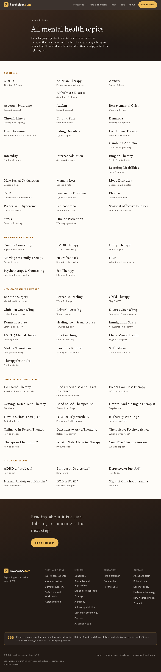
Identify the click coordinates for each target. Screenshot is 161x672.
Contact (137, 603)
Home (33, 20)
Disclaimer (125, 654)
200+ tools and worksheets (53, 594)
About (132, 4)
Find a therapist (112, 575)
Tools (122, 4)
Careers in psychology (86, 612)
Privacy (98, 654)
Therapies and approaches (82, 583)
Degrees (79, 618)
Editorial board (141, 581)
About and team (141, 575)
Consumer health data (144, 654)
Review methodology (144, 592)
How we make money (144, 597)
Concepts (80, 596)
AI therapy (80, 601)
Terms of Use (111, 654)
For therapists (111, 586)
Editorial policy (141, 586)
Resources (78, 4)
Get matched (147, 4)
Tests (113, 4)
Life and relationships (86, 590)
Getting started (53, 601)
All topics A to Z (83, 623)
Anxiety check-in (53, 581)
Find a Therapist (98, 4)
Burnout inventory (54, 586)
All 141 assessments (55, 575)
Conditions (80, 575)
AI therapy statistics (85, 607)
